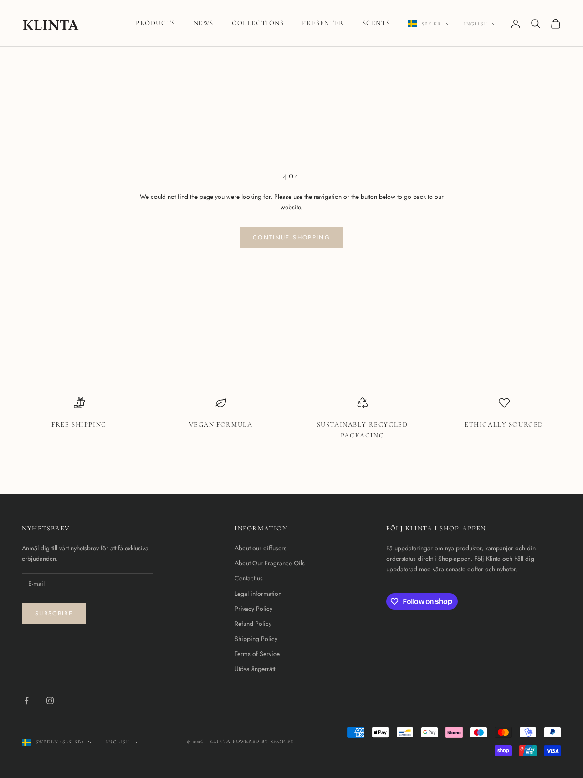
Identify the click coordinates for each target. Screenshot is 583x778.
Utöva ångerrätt (255, 668)
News (204, 23)
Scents (376, 23)
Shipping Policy (256, 638)
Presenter (323, 23)
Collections (258, 23)
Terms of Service (257, 653)
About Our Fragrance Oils (270, 563)
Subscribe (54, 613)
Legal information (258, 593)
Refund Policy (253, 623)
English (475, 24)
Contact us (249, 578)
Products (155, 23)
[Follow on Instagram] (50, 700)
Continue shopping (291, 237)
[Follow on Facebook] (26, 700)
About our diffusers (260, 548)
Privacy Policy (253, 608)
